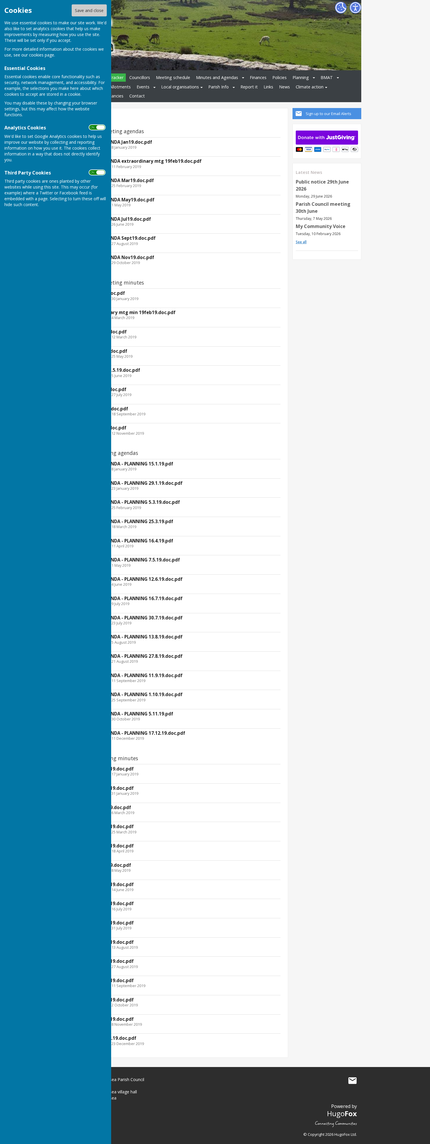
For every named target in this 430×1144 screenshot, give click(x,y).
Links (268, 87)
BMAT (327, 77)
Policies (279, 77)
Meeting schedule (173, 77)
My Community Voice (320, 226)
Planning (301, 77)
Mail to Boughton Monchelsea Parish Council (352, 1080)
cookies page (41, 55)
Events (143, 87)
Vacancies (113, 96)
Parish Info (218, 87)
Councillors (139, 77)
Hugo (342, 1113)
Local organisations (180, 87)
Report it (249, 87)
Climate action (310, 87)
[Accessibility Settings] (355, 7)
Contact (137, 96)
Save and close (89, 10)
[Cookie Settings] (341, 7)
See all (301, 241)
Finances (258, 77)
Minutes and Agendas (217, 77)
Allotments (120, 87)
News (284, 87)
